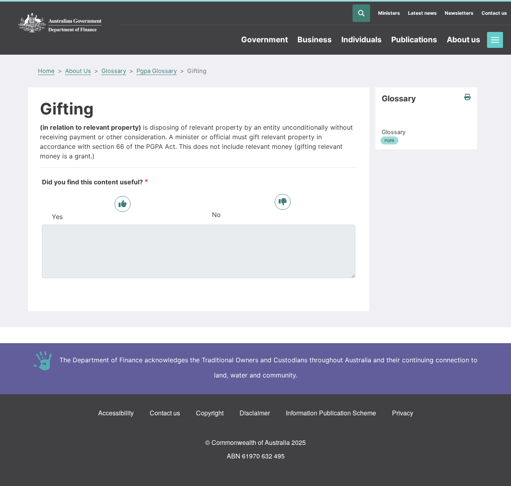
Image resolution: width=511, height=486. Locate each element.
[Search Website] (361, 13)
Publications (414, 39)
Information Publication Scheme (331, 412)
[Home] (60, 23)
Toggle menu (495, 40)
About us (463, 39)
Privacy (402, 412)
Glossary (113, 71)
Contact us (494, 13)
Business (314, 39)
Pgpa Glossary (157, 71)
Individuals (361, 39)
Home (46, 71)
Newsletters (459, 13)
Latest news (422, 13)
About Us (78, 71)
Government (264, 39)
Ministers (389, 13)
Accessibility (116, 412)
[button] (467, 97)
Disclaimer (255, 412)
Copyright (210, 412)
